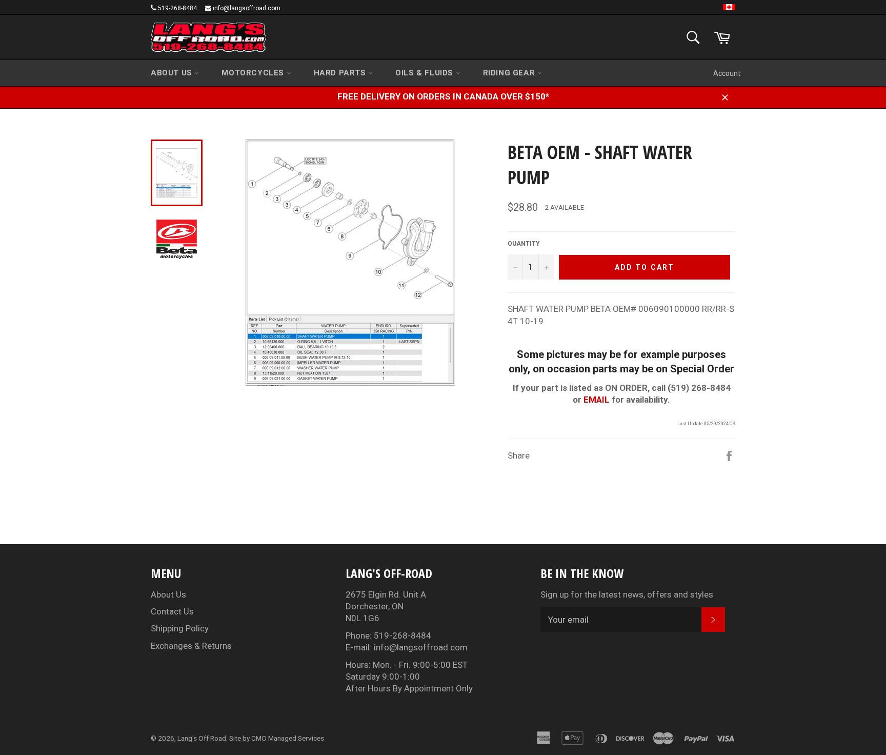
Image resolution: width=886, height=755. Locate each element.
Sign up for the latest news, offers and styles (626, 594)
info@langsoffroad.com (246, 8)
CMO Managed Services (287, 738)
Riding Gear (510, 72)
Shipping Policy (180, 628)
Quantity (524, 243)
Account (726, 73)
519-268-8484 (177, 8)
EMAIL (596, 399)
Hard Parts (341, 72)
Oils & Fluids (425, 72)
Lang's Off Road (201, 738)
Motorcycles (254, 72)
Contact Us (172, 611)
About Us (172, 72)
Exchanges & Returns (191, 646)
